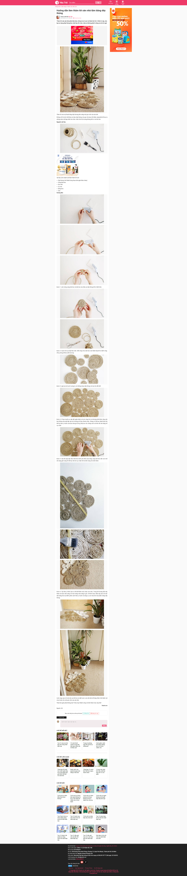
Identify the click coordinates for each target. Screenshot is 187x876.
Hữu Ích (87, 713)
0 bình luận (61, 717)
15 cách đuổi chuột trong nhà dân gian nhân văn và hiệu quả (75, 745)
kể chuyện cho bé (101, 846)
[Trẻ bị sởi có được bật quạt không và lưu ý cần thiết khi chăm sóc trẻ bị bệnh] (76, 789)
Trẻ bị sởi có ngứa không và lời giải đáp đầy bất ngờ (101, 797)
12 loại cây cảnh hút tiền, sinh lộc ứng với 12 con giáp (100, 772)
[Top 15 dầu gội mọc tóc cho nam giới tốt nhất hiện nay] (88, 829)
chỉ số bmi (114, 846)
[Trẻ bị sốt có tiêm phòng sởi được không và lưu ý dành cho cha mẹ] (88, 789)
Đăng (104, 725)
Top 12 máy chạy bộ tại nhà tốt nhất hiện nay (101, 817)
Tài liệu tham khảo (77, 18)
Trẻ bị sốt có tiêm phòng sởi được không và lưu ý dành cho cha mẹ (88, 798)
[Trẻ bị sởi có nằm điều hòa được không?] (63, 789)
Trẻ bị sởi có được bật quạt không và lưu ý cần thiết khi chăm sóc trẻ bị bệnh (75, 798)
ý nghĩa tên (108, 846)
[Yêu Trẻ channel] (82, 863)
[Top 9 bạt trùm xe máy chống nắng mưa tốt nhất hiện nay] (63, 810)
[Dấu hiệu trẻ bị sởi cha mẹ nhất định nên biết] (101, 829)
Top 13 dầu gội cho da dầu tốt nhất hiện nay (74, 837)
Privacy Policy (88, 868)
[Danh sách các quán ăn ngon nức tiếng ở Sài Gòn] (76, 763)
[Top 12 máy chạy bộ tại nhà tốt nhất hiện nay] (101, 810)
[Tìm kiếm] (98, 2)
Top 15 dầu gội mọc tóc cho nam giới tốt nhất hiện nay (88, 838)
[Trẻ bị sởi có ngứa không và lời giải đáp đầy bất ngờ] (101, 789)
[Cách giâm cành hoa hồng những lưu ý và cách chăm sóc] (101, 736)
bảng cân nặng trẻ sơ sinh (89, 846)
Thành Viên (122, 4)
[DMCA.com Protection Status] (73, 866)
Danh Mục (110, 3)
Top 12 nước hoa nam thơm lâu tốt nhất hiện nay (75, 817)
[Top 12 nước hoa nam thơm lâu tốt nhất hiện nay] (76, 810)
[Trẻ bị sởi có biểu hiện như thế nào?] (88, 810)
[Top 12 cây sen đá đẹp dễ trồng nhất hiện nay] (63, 736)
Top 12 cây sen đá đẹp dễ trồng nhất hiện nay (62, 744)
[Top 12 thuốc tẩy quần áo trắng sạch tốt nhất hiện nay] (63, 829)
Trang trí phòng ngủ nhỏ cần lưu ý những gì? (88, 744)
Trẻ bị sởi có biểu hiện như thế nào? (88, 816)
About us (71, 868)
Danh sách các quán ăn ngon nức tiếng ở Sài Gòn (75, 771)
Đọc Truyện (116, 4)
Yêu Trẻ (63, 2)
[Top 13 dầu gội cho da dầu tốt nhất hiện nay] (76, 829)
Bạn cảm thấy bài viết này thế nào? (73, 713)
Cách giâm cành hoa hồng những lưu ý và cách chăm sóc (100, 745)
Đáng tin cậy (95, 713)
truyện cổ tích (79, 846)
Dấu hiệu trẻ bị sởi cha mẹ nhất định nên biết (101, 837)
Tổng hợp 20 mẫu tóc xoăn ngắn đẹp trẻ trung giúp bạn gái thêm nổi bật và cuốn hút (62, 772)
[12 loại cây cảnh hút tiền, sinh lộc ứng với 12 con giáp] (101, 763)
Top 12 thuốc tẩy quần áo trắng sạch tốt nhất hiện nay (62, 838)
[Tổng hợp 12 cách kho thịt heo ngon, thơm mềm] (88, 763)
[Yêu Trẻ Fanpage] (86, 863)
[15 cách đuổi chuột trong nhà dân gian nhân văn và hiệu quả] (76, 736)
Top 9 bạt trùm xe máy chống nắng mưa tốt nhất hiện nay (62, 818)
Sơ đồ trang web (98, 868)
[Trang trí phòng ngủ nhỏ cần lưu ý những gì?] (88, 736)
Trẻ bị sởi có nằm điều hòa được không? (62, 797)
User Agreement (79, 868)
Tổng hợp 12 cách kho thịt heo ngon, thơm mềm (88, 771)
